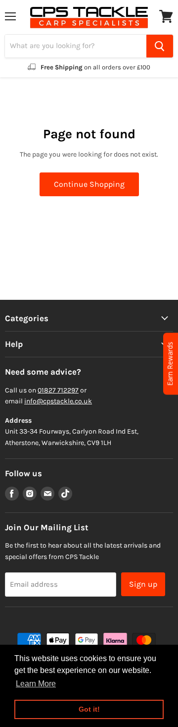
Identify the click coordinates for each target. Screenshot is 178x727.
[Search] (159, 46)
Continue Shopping (89, 184)
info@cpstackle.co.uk (58, 401)
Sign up (143, 584)
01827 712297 (58, 390)
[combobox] (75, 46)
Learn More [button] (36, 683)
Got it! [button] (89, 709)
